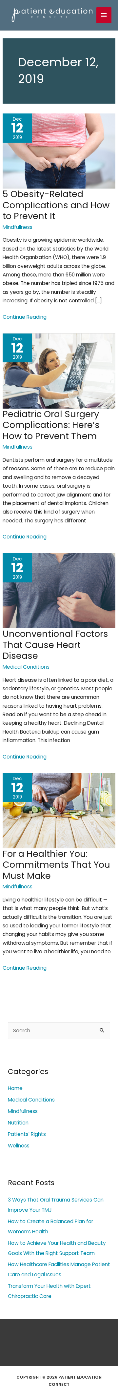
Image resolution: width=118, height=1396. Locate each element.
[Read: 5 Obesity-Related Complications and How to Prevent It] (59, 150)
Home (15, 1088)
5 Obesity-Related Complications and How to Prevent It (56, 205)
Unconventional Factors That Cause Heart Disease (55, 644)
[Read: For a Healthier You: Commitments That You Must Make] (59, 810)
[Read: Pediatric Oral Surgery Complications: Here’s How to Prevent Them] (59, 370)
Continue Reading (25, 317)
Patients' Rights (27, 1134)
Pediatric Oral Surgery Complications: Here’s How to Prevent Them (51, 425)
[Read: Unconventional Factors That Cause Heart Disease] (59, 590)
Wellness (19, 1145)
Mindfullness (17, 227)
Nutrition (18, 1122)
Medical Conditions (26, 666)
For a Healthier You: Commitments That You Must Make (56, 864)
